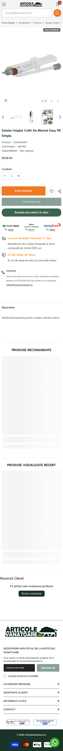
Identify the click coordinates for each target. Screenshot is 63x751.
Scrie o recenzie (32, 593)
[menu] (4, 4)
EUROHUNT (20, 142)
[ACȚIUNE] (58, 191)
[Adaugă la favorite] (51, 191)
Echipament (24, 23)
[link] (31, 439)
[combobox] (27, 13)
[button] (51, 101)
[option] (16, 117)
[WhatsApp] (54, 742)
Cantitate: (7, 169)
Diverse (37, 23)
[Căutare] (31, 13)
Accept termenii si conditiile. (23, 676)
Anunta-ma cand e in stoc (31, 212)
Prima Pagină (8, 23)
